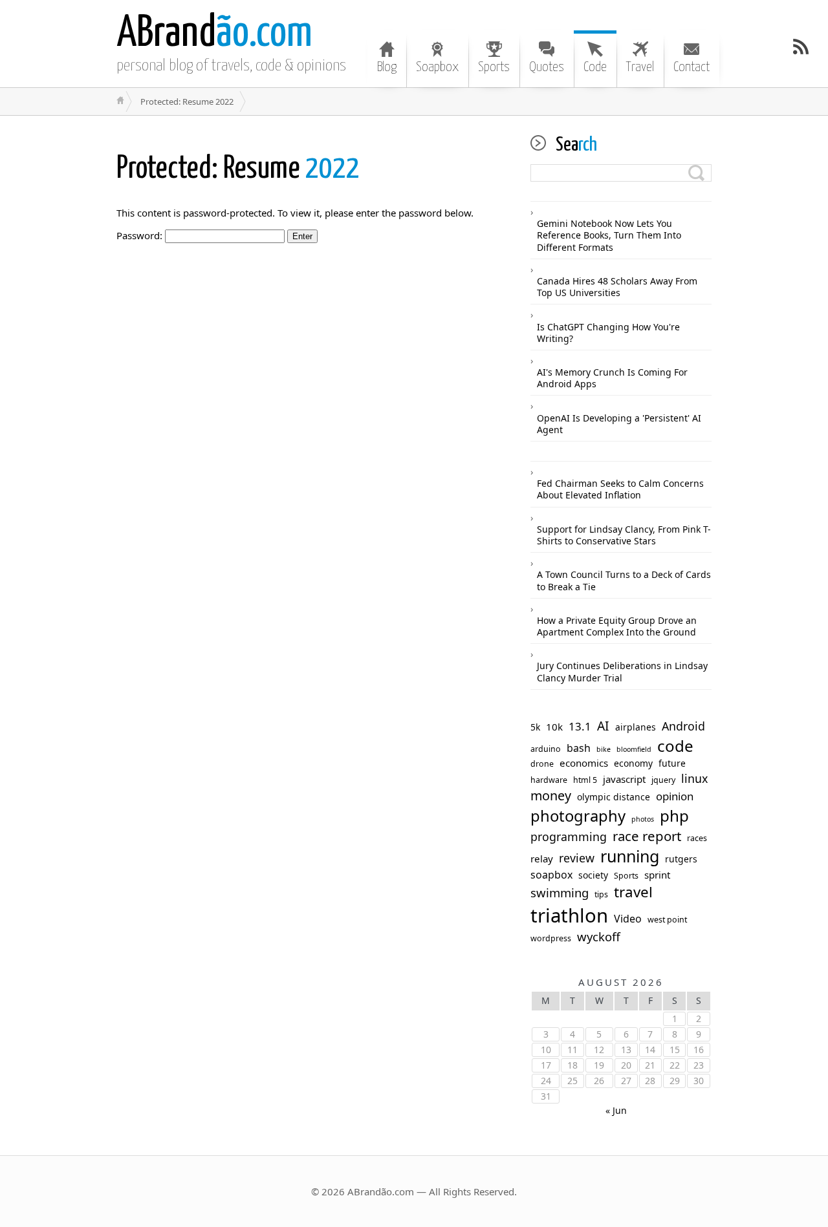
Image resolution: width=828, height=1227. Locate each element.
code (675, 746)
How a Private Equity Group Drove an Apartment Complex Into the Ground (617, 626)
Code (595, 67)
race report (647, 836)
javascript (624, 779)
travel (633, 892)
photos (642, 819)
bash (579, 748)
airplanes (635, 727)
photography (578, 816)
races (697, 838)
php (674, 816)
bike (603, 749)
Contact (691, 67)
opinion (674, 796)
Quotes (546, 67)
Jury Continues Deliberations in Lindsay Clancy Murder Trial (622, 671)
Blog (387, 67)
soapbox (551, 875)
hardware (548, 780)
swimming (559, 893)
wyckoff (598, 936)
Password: (140, 235)
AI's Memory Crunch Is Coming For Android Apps (612, 378)
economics (584, 763)
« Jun (616, 1110)
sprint (657, 875)
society (593, 875)
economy (633, 763)
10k (554, 727)
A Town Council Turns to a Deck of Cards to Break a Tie (624, 580)
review (576, 858)
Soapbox (437, 67)
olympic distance (613, 797)
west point (667, 920)
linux (694, 778)
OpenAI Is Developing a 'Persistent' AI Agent (619, 424)
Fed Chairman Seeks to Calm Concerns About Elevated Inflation (620, 489)
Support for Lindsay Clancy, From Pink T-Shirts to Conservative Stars (624, 535)
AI (603, 726)
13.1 (580, 727)
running (629, 856)
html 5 (585, 780)
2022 (238, 169)
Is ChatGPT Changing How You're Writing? (608, 333)
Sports (494, 67)
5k (535, 727)
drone (542, 764)
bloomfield (633, 749)
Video (628, 919)
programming (568, 836)
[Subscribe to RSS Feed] (801, 46)
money (550, 795)
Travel (640, 67)
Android (683, 726)
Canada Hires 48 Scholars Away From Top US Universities (617, 287)
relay (541, 859)
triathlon (569, 915)
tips (601, 895)
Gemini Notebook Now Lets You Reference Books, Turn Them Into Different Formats (609, 235)
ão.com (214, 34)
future (672, 763)
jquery (663, 780)
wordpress (550, 939)
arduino (545, 749)
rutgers (681, 859)
